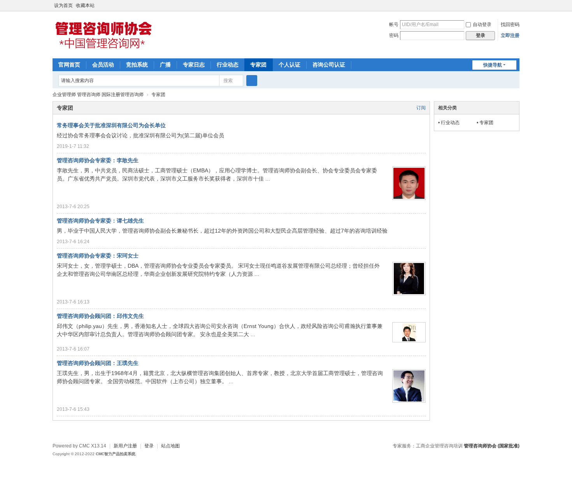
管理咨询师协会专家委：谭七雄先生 (100, 220)
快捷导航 (492, 65)
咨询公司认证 (328, 64)
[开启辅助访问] (517, 5)
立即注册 (510, 35)
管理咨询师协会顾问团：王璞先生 (98, 363)
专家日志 (194, 64)
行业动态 (228, 64)
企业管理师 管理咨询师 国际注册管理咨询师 (98, 94)
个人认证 (289, 64)
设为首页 (63, 5)
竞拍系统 (137, 64)
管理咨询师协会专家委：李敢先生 (98, 160)
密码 (393, 35)
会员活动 (103, 64)
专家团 (258, 64)
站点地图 (170, 446)
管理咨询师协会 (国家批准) (491, 446)
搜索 (228, 80)
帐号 (393, 24)
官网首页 (69, 64)
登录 (149, 446)
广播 (165, 64)
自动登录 (482, 24)
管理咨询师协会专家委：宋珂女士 (98, 256)
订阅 (421, 107)
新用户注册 (125, 446)
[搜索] (251, 80)
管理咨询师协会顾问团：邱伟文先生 (100, 316)
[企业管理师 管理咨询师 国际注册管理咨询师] (103, 50)
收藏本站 (85, 5)
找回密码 (510, 24)
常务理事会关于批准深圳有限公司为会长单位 (111, 125)
